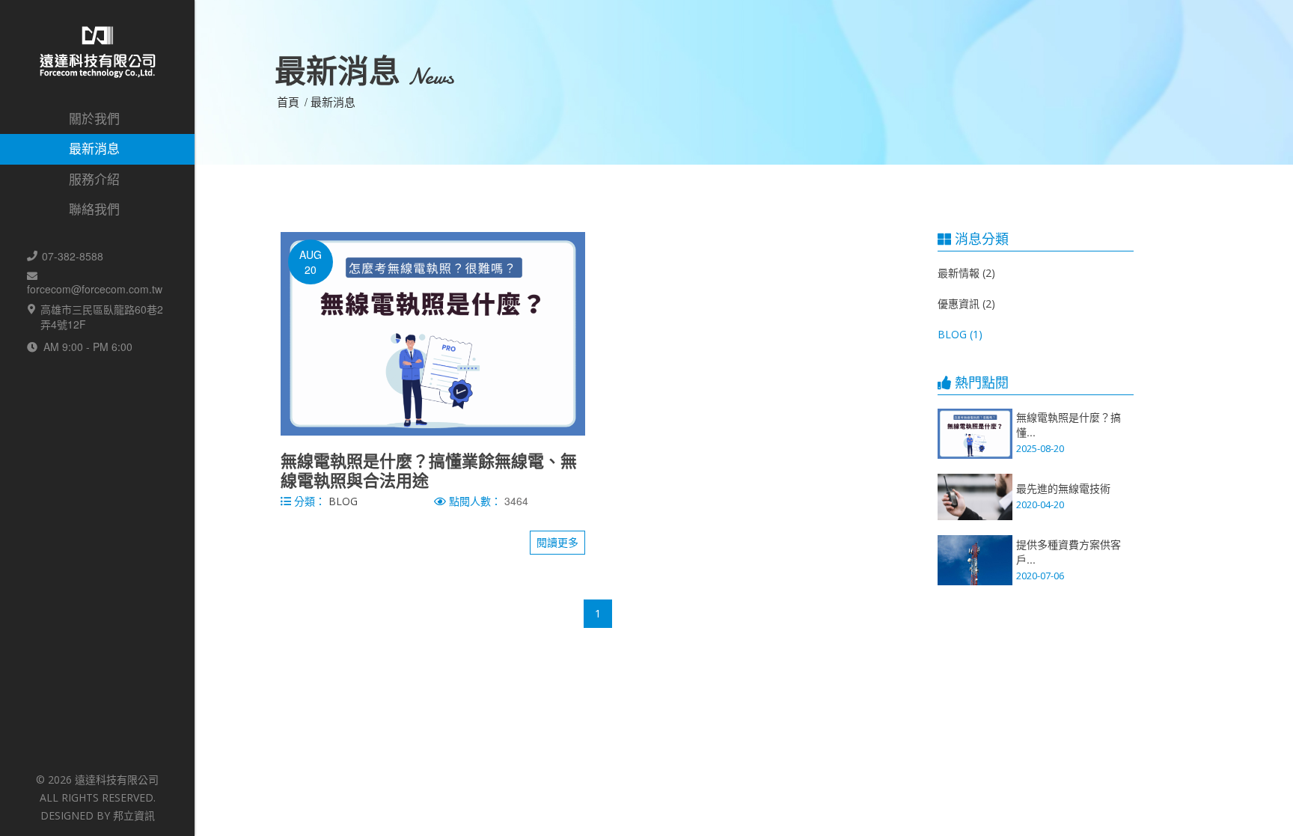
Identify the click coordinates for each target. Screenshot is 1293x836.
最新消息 (333, 101)
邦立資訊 (134, 815)
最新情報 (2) (966, 273)
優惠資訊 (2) (966, 303)
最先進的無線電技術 (1063, 487)
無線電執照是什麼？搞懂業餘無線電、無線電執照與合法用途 (429, 470)
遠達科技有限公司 (117, 779)
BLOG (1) (960, 334)
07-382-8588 (72, 255)
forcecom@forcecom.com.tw (94, 288)
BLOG (343, 501)
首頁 (288, 101)
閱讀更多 (557, 542)
